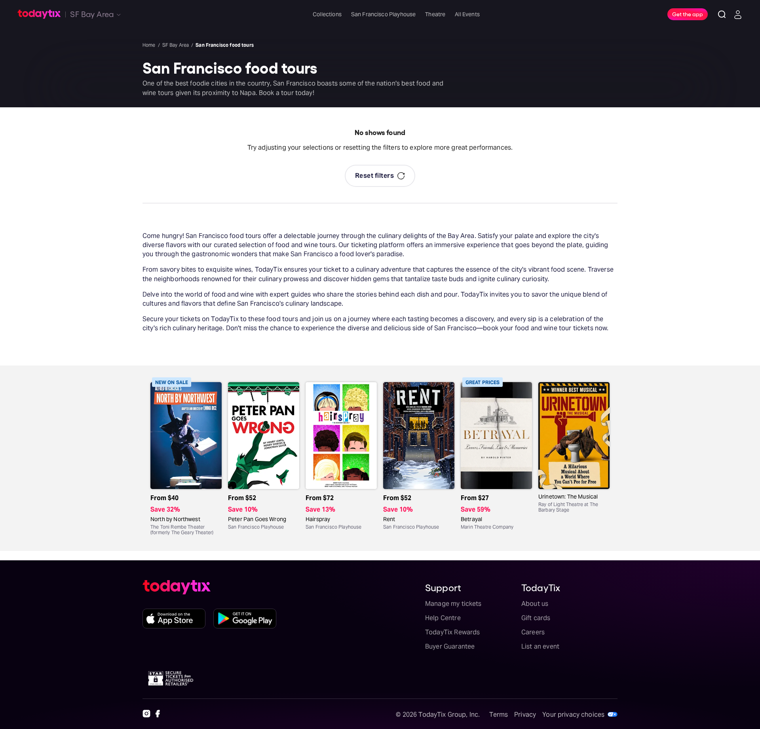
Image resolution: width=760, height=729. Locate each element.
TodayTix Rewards (452, 632)
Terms (498, 714)
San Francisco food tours (225, 45)
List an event (540, 646)
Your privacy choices (573, 714)
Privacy (525, 714)
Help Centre (443, 618)
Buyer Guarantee (450, 646)
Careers (533, 632)
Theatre (435, 14)
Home (149, 45)
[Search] (722, 14)
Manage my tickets (453, 604)
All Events (467, 14)
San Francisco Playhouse (383, 14)
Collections (327, 14)
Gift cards (536, 618)
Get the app (687, 14)
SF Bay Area (175, 45)
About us (534, 604)
